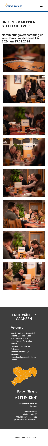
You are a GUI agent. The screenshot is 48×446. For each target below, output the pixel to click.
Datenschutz (29, 437)
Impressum (18, 437)
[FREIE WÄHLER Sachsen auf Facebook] (21, 398)
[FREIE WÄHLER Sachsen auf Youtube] (30, 398)
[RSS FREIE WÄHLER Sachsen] (25, 398)
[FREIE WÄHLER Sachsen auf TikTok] (35, 398)
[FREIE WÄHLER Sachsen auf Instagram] (17, 398)
